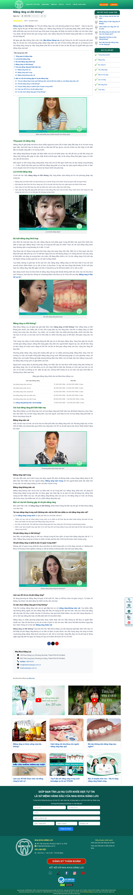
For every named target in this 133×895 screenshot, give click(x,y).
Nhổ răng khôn (102, 85)
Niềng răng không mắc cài (25, 75)
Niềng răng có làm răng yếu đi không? (109, 22)
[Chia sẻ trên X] (53, 643)
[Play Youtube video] (38, 700)
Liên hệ (75, 4)
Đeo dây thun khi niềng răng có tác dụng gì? (108, 43)
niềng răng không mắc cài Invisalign (29, 403)
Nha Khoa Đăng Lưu (89, 892)
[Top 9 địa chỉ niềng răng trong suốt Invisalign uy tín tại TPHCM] (66, 764)
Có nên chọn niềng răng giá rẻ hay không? (30, 92)
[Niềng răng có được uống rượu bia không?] (29, 730)
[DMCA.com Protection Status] (66, 885)
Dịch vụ (61, 4)
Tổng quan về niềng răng (23, 56)
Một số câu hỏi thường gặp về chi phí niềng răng (31, 78)
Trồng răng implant (104, 55)
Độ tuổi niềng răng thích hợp (24, 62)
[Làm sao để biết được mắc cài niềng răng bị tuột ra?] (29, 764)
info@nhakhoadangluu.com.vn (30, 665)
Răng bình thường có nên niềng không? (107, 38)
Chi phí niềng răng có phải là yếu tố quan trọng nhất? (34, 86)
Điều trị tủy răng (103, 75)
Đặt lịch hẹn (104, 4)
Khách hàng (82, 4)
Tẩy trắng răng (102, 70)
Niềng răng (45, 4)
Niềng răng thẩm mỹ (44, 625)
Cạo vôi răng (102, 80)
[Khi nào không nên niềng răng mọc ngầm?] (104, 730)
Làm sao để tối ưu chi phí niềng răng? (29, 89)
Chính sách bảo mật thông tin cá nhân (102, 843)
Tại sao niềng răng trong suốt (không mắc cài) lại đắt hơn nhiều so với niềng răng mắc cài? (47, 81)
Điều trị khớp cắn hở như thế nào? (109, 17)
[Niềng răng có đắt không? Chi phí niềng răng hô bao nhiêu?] (19, 4)
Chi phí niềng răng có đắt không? (27, 84)
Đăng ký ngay (65, 829)
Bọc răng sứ (102, 65)
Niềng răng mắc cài (23, 70)
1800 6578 (27, 661)
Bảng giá (54, 4)
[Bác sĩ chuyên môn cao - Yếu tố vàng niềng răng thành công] (104, 764)
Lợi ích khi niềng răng (22, 59)
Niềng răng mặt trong (23, 72)
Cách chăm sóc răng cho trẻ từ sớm (109, 28)
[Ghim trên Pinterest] (57, 643)
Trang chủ (29, 4)
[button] (97, 4)
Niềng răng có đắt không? (23, 64)
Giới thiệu (36, 4)
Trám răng (101, 90)
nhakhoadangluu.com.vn (28, 668)
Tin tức (68, 4)
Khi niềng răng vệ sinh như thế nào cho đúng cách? (109, 33)
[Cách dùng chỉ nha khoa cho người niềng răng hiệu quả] (66, 730)
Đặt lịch (128, 607)
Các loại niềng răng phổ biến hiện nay (27, 67)
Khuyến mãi (129, 625)
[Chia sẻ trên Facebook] (49, 643)
